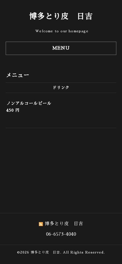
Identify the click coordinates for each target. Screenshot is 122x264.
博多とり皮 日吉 (61, 16)
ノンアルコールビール (29, 103)
